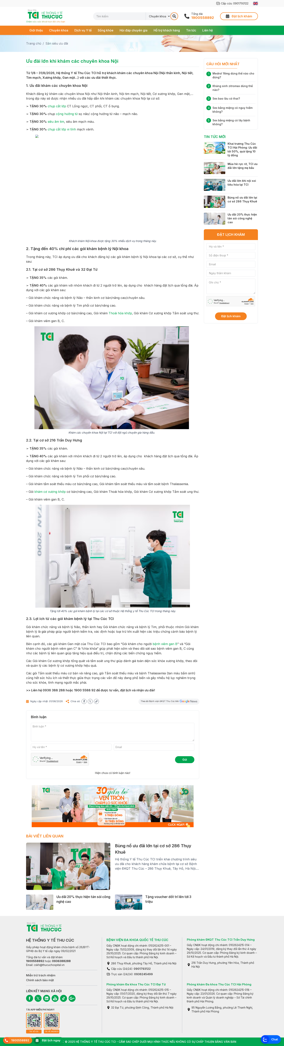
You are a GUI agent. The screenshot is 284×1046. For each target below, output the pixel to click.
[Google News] (72, 998)
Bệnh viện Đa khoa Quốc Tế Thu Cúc (137, 940)
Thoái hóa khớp (120, 313)
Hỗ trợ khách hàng (167, 30)
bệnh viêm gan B (165, 644)
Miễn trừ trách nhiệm (40, 975)
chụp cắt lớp (57, 106)
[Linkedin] (46, 998)
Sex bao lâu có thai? (226, 98)
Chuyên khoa (58, 30)
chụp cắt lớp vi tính (62, 129)
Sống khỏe (105, 30)
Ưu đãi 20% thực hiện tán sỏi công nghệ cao (242, 218)
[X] (38, 998)
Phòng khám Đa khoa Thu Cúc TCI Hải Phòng (219, 984)
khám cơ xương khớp (50, 492)
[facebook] (84, 701)
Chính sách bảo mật (40, 980)
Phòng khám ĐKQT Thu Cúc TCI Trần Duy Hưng (221, 939)
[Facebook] (29, 998)
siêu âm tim (56, 121)
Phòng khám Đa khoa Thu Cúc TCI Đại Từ (136, 984)
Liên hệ (207, 30)
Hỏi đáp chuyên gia (133, 30)
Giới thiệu (36, 30)
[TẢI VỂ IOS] (34, 1020)
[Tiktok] (63, 998)
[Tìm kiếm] (174, 16)
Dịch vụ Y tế (83, 30)
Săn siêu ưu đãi (56, 43)
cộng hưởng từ (67, 114)
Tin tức (191, 30)
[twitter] (90, 701)
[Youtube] (55, 998)
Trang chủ (33, 43)
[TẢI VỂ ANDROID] (51, 1020)
